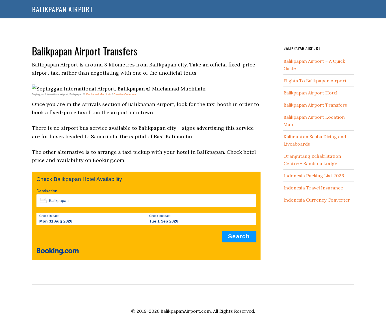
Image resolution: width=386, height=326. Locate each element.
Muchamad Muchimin (98, 94)
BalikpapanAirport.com (186, 311)
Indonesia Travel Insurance (313, 188)
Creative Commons (125, 94)
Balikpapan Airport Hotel (310, 93)
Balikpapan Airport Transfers (315, 105)
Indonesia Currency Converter (316, 200)
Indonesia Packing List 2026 (313, 175)
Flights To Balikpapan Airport (315, 80)
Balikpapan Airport (62, 9)
